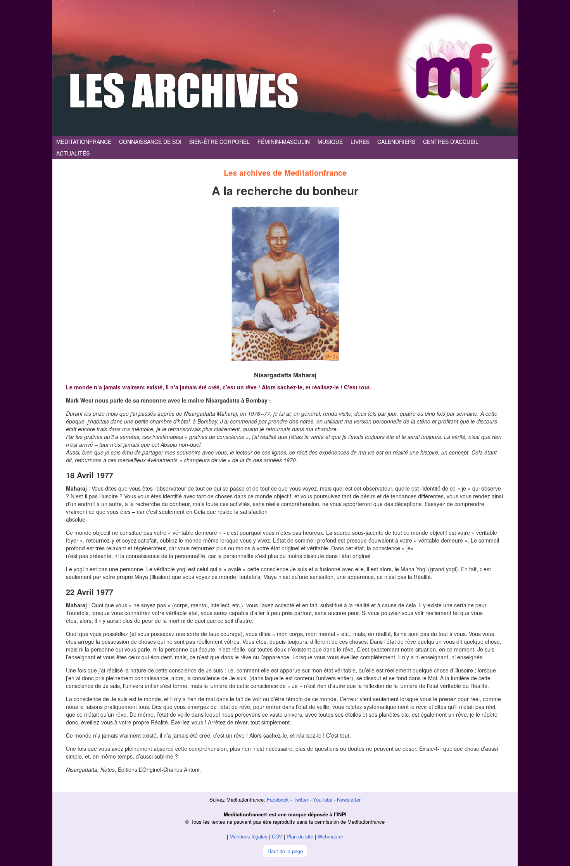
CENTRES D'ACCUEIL (450, 141)
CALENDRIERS (396, 141)
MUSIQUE (330, 141)
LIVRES (360, 141)
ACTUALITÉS (73, 153)
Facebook (278, 799)
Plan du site (300, 836)
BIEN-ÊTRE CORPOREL (219, 141)
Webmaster (330, 836)
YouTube (322, 799)
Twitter (301, 799)
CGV (277, 836)
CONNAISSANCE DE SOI (150, 141)
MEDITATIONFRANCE (83, 141)
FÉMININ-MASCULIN (283, 141)
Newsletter (349, 799)
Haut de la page (285, 851)
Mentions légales (249, 836)
